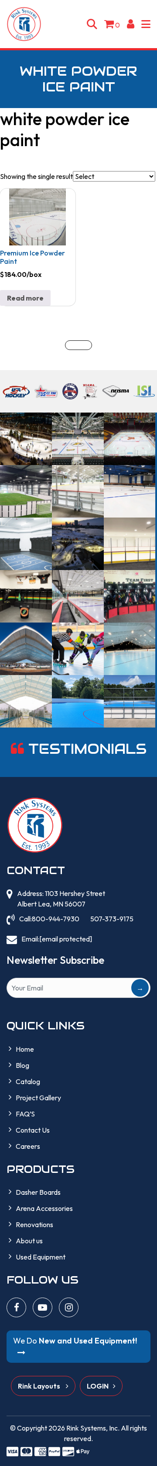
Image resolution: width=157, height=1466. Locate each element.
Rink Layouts (39, 1386)
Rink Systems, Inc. (92, 1428)
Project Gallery (38, 1097)
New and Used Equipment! (75, 1341)
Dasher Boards (38, 1192)
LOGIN (98, 1386)
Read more (25, 298)
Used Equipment (40, 1257)
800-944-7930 (55, 918)
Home (25, 1049)
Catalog (28, 1081)
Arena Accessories (44, 1208)
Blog (22, 1065)
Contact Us (33, 1130)
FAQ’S (25, 1113)
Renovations (34, 1224)
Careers (28, 1146)
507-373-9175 (111, 918)
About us (29, 1240)
